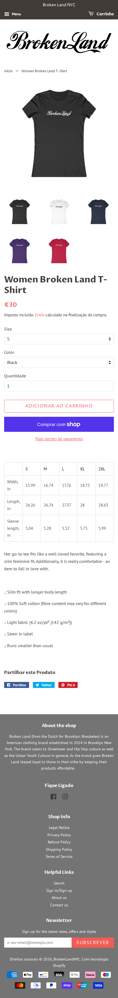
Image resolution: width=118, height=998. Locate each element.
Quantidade (15, 375)
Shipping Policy (59, 849)
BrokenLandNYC (67, 959)
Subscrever (92, 943)
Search (59, 883)
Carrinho (105, 14)
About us (59, 897)
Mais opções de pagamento (59, 438)
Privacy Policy (59, 834)
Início (8, 71)
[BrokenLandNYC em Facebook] (53, 797)
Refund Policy (59, 842)
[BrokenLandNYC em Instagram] (65, 797)
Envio (39, 314)
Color (9, 352)
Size (8, 329)
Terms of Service (59, 856)
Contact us (59, 904)
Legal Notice (59, 827)
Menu (16, 13)
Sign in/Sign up (59, 890)
